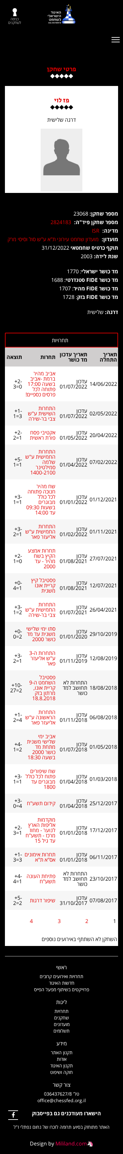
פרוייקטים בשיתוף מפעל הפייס (61, 989)
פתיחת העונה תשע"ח (41, 878)
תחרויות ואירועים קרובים (61, 976)
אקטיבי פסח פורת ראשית (42, 435)
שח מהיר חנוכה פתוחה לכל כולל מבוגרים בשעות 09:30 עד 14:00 (40, 499)
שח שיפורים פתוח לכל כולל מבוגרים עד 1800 (40, 778)
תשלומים (61, 1031)
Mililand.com (71, 1143)
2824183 (61, 222)
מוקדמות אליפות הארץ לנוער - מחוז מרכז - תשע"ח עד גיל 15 (40, 830)
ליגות (61, 1002)
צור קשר (62, 1084)
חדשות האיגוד (61, 983)
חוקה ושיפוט (61, 1072)
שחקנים (61, 1018)
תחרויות (61, 1011)
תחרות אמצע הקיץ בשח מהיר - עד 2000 (41, 558)
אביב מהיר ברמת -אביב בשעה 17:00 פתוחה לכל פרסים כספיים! (40, 384)
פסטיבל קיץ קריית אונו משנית (43, 585)
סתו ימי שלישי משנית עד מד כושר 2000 (40, 634)
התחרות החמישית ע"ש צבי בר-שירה (40, 610)
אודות (62, 1059)
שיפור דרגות (42, 900)
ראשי (61, 967)
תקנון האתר (61, 1052)
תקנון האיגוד (61, 1065)
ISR (95, 230)
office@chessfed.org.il (61, 1100)
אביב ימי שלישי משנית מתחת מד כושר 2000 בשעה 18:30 (41, 747)
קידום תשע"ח (41, 803)
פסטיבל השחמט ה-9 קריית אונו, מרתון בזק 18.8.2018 (42, 688)
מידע (61, 1043)
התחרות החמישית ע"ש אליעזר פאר (40, 531)
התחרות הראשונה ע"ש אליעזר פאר (40, 717)
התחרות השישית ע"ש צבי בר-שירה (41, 413)
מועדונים (62, 1024)
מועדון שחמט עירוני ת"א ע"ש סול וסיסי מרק (53, 239)
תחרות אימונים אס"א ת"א (40, 857)
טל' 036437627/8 (61, 1094)
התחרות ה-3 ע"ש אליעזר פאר (42, 658)
